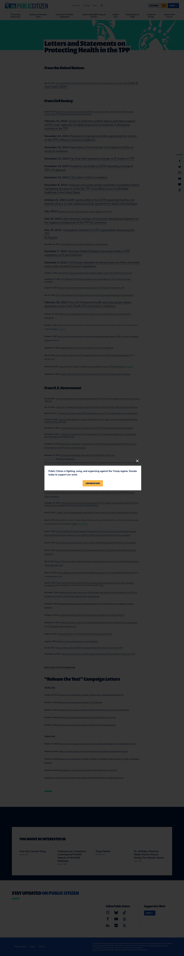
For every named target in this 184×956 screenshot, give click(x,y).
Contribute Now (93, 483)
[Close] (137, 461)
